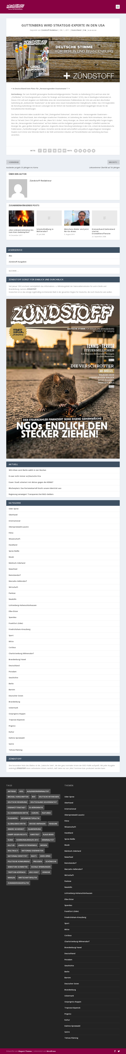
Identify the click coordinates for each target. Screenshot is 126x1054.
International (14, 521)
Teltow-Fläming (15, 750)
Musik (11, 557)
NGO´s (33, 856)
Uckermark (13, 708)
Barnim (12, 689)
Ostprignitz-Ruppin (17, 714)
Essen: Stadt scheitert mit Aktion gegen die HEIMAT (31, 482)
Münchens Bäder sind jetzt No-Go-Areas (76, 230)
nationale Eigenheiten (32, 850)
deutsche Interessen (49, 797)
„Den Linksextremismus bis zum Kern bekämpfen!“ (21, 231)
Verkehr (46, 872)
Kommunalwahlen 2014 (27, 840)
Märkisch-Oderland (17, 563)
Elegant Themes (25, 1051)
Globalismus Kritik (17, 823)
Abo (10, 256)
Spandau (12, 617)
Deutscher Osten (16, 696)
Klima (10, 840)
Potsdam (12, 671)
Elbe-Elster (13, 611)
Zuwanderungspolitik (18, 883)
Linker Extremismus (27, 845)
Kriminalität (48, 840)
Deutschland (76, 30)
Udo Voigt (34, 872)
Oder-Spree (13, 509)
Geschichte (13, 677)
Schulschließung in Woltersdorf (45, 230)
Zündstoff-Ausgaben (17, 262)
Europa (35, 813)
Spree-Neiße (14, 551)
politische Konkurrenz (19, 861)
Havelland (13, 545)
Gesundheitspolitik (30, 818)
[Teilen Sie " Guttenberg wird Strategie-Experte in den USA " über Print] (64, 150)
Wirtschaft (13, 587)
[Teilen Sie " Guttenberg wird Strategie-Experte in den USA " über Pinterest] (49, 150)
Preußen (37, 861)
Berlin (11, 683)
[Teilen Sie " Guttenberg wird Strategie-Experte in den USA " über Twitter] (44, 150)
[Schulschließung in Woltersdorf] (49, 218)
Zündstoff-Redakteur (49, 30)
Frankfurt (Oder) (16, 623)
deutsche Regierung (17, 802)
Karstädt (34, 834)
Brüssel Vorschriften (18, 797)
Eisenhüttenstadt (17, 807)
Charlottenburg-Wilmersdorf (21, 653)
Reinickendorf (15, 575)
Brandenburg (14, 702)
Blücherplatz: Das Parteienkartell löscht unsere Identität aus (35, 488)
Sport (11, 635)
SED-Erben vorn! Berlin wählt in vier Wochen (27, 470)
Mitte (11, 641)
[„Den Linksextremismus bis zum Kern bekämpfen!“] (21, 218)
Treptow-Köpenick (17, 720)
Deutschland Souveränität (44, 802)
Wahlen (11, 877)
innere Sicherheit (16, 829)
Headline (53, 823)
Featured (46, 813)
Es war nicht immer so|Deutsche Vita (25, 476)
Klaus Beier (48, 834)
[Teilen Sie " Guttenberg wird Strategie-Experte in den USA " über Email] (59, 150)
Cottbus (12, 647)
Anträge (12, 791)
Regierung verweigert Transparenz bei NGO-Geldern (31, 494)
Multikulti (13, 850)
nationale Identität (17, 856)
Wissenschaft (14, 539)
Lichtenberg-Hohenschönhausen (23, 605)
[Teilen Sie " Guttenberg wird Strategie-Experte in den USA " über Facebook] (39, 150)
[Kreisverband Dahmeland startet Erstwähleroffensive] (104, 218)
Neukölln (12, 599)
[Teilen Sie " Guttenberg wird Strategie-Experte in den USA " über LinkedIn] (54, 150)
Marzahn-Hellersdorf (18, 581)
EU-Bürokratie (36, 807)
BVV (33, 797)
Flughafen (12, 818)
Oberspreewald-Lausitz (19, 527)
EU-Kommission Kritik (18, 813)
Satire (11, 744)
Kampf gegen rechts (17, 834)
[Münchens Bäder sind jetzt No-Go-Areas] (76, 218)
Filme (11, 533)
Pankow (12, 593)
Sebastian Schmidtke (18, 867)
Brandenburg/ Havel (17, 659)
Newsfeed (13, 569)
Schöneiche (51, 861)
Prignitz (12, 726)
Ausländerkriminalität (38, 791)
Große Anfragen (37, 823)
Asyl (21, 791)
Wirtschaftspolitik (27, 877)
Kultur (11, 732)
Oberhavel (13, 515)
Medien (43, 845)
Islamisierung (34, 829)
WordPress (51, 1051)
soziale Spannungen (40, 867)
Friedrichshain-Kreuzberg (19, 629)
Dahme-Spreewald (16, 738)
